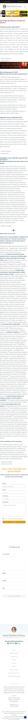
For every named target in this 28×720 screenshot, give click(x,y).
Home (14, 650)
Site (4, 588)
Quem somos (14, 656)
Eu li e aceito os (14, 518)
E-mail (4, 580)
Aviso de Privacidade (14, 673)
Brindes (14, 659)
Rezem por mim (14, 669)
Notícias (14, 663)
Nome (4, 573)
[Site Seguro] (14, 643)
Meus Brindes (7, 1)
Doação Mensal (21, 1)
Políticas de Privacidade (14, 676)
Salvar (14, 522)
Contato (14, 666)
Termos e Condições (18, 518)
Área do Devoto (14, 653)
